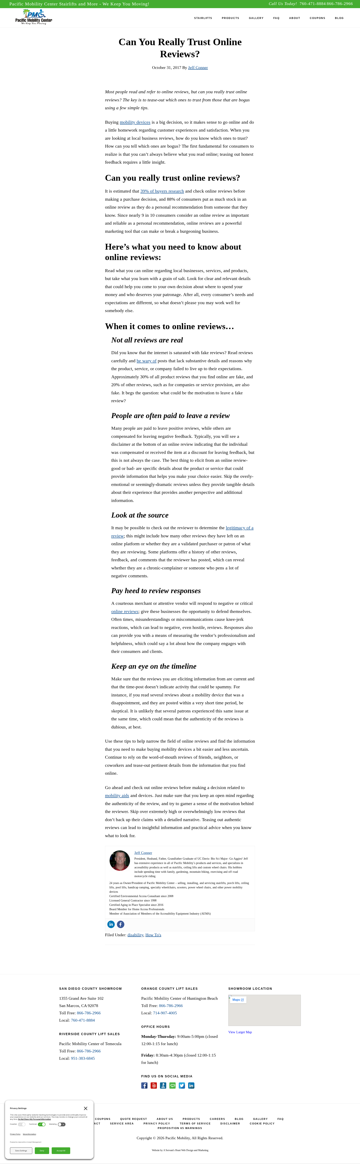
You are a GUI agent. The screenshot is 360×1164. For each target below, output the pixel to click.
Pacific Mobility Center (40, 17)
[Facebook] (120, 924)
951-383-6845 (83, 1058)
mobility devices (135, 122)
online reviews (124, 611)
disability (135, 934)
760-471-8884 (313, 3)
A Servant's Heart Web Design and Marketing (185, 1150)
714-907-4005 (165, 1013)
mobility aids (117, 795)
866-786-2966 (340, 3)
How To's (153, 934)
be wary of (146, 360)
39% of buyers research (162, 191)
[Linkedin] (111, 924)
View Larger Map (240, 1032)
